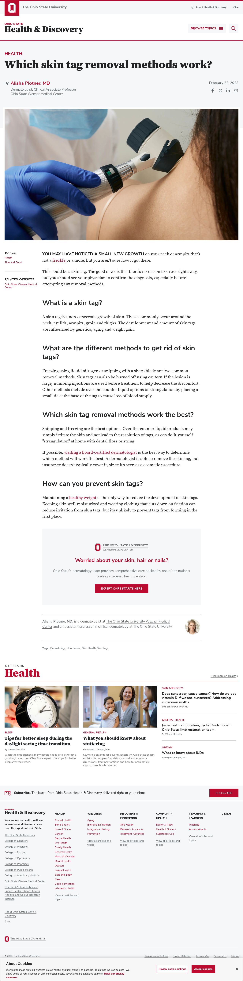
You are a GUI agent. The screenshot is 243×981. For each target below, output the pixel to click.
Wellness (94, 814)
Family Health (63, 847)
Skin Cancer (74, 648)
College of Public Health (19, 870)
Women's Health (64, 888)
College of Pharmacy (17, 864)
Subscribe (223, 793)
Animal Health (63, 820)
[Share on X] (220, 91)
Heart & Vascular (65, 856)
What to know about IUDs (183, 752)
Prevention (93, 834)
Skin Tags (102, 648)
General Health (95, 732)
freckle (58, 261)
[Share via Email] (236, 91)
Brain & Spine (63, 829)
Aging (90, 820)
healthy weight (82, 498)
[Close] (237, 969)
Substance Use (165, 834)
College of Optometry (17, 858)
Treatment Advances (132, 834)
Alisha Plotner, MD (30, 83)
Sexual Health (63, 870)
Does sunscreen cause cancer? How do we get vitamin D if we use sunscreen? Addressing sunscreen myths (199, 697)
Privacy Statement (182, 956)
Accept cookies (203, 969)
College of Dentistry (16, 841)
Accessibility (220, 956)
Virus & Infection (65, 884)
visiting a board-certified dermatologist (100, 453)
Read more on (223, 676)
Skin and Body (13, 262)
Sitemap (235, 956)
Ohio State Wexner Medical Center (37, 94)
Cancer (59, 834)
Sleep (9, 732)
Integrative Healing (98, 829)
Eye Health (61, 843)
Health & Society (166, 829)
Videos (227, 814)
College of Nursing (15, 852)
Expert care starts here (121, 589)
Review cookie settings (156, 956)
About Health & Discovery (211, 7)
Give (235, 7)
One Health (126, 824)
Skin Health (89, 648)
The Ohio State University (20, 835)
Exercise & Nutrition (99, 824)
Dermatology (57, 648)
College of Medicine (16, 846)
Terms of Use (202, 956)
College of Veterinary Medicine (22, 875)
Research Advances (131, 829)
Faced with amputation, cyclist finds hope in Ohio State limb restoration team (197, 727)
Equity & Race (164, 824)
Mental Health (63, 861)
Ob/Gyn (167, 747)
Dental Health (63, 838)
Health (13, 54)
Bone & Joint (62, 824)
